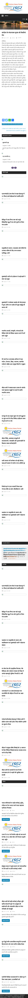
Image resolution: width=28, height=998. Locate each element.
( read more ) (12, 558)
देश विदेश (4, 565)
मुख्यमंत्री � (6, 143)
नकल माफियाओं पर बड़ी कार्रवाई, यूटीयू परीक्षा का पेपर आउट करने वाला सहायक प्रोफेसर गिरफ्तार (13, 805)
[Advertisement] (14, 104)
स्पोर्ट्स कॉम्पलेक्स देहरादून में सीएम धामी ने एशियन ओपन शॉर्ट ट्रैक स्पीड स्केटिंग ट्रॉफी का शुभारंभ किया (14, 721)
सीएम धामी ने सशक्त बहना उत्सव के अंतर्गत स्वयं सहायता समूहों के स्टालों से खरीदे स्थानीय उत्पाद (13, 390)
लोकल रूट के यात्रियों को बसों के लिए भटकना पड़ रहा (14, 129)
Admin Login (3, 997)
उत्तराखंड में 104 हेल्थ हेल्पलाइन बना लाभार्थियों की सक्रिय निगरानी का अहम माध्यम (12, 693)
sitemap (22, 995)
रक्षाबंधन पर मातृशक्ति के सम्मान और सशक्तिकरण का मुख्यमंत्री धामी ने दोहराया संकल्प (13, 514)
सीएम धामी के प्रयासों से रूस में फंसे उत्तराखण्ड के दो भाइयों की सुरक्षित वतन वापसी (12, 772)
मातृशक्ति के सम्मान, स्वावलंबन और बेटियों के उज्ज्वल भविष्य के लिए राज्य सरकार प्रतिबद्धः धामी (14, 250)
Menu (6, 15)
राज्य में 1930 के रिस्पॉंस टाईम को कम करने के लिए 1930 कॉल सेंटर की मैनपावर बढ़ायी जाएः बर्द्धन (14, 836)
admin (13, 38)
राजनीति (19, 38)
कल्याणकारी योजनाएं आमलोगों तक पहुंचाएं (15, 131)
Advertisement (8, 995)
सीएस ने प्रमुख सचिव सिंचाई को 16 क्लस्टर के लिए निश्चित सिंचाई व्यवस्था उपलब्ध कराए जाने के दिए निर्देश (14, 750)
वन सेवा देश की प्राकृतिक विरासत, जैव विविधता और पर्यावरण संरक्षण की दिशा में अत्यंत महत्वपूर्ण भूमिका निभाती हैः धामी (13, 670)
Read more (6, 819)
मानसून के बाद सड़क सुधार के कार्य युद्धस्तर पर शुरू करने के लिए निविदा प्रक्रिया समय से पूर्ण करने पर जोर (13, 418)
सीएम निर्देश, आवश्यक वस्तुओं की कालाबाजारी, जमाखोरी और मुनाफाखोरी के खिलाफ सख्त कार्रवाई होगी (13, 440)
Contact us (16, 995)
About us (2, 995)
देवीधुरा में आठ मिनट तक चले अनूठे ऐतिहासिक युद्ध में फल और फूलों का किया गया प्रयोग (13, 222)
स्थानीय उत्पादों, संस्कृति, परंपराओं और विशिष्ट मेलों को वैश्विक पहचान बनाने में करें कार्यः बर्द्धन (13, 333)
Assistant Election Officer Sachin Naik (12, 124)
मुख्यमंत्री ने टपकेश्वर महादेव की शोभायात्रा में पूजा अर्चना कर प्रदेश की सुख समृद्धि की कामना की (14, 304)
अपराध (4, 782)
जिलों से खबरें (5, 172)
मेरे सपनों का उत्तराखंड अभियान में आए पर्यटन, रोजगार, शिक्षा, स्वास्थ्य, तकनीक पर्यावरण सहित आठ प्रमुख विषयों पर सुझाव (13, 361)
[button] (23, 19)
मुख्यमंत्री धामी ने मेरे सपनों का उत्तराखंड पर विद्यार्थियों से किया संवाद (14, 549)
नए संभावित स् (6, 157)
